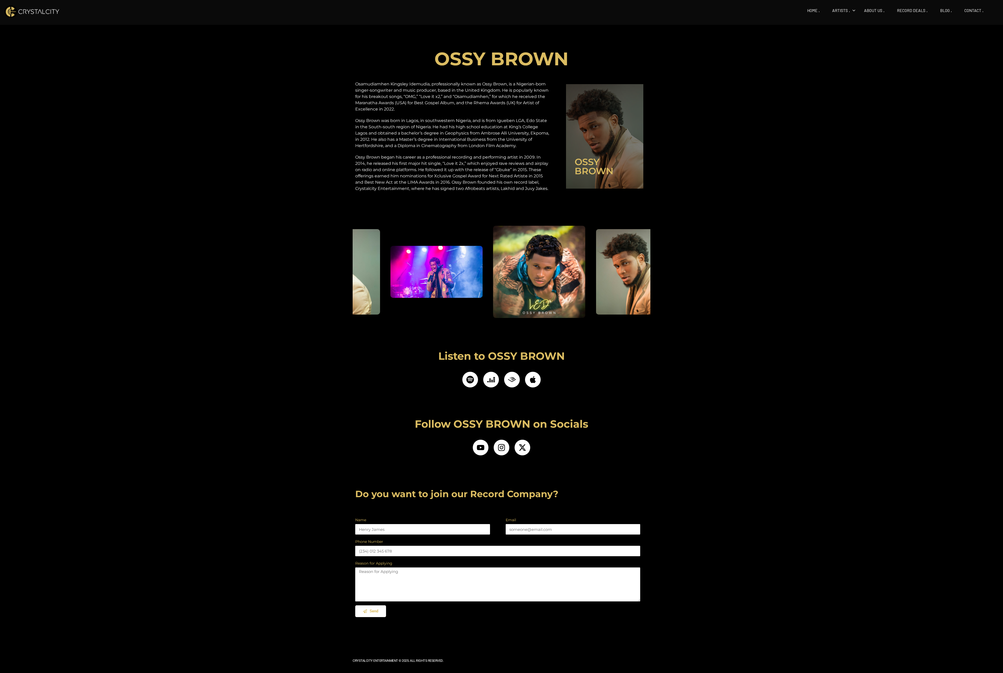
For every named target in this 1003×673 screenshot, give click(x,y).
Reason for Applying (373, 563)
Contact (972, 10)
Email (511, 520)
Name (360, 520)
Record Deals (911, 10)
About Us (873, 10)
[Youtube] (480, 447)
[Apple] (533, 379)
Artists (840, 10)
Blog (945, 10)
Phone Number (369, 541)
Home (812, 10)
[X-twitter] (522, 447)
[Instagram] (501, 447)
